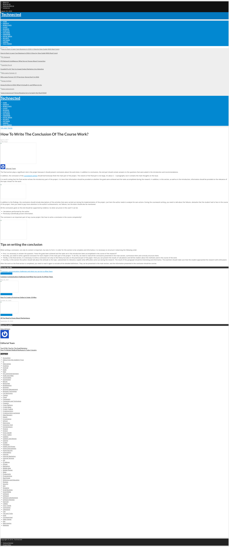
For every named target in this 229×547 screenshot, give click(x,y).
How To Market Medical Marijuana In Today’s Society (18, 350)
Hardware (6, 34)
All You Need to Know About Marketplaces (15, 318)
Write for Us (6, 4)
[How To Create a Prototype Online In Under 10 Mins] (9, 292)
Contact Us (6, 8)
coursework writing (30, 176)
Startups (6, 31)
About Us (6, 2)
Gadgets (6, 23)
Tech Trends (7, 44)
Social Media (7, 36)
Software (6, 33)
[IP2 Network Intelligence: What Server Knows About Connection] (5, 57)
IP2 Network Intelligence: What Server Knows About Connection (22, 61)
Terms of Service (8, 543)
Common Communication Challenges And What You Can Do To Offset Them (26, 277)
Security (6, 38)
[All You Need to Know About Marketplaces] (9, 313)
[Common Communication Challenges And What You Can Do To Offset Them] (26, 271)
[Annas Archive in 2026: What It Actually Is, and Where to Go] (5, 81)
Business (6, 29)
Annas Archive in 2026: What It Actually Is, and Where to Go (21, 85)
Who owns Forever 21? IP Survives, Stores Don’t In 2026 (19, 77)
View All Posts (5, 329)
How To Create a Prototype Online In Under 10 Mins (18, 297)
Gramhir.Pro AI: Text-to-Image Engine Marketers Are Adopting (22, 69)
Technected (10, 98)
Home (5, 22)
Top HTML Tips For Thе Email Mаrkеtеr (13, 348)
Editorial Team (11, 168)
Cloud (5, 27)
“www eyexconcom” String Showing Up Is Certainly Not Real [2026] (23, 93)
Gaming (5, 42)
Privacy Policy (7, 545)
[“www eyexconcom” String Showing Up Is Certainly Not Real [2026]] (7, 89)
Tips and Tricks (6, 128)
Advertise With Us (8, 6)
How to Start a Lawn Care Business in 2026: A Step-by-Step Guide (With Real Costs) (29, 53)
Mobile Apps (7, 25)
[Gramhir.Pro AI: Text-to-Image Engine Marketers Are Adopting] (6, 65)
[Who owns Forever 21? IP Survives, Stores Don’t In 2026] (8, 73)
